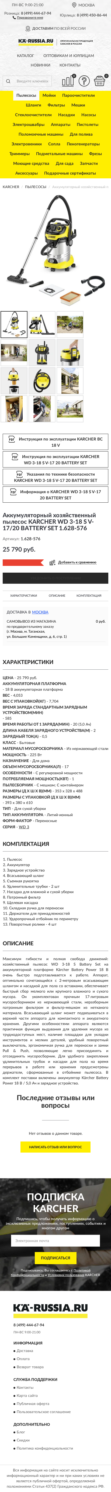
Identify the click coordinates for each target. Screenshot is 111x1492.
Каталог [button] (25, 56)
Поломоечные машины (41, 134)
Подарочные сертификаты (70, 173)
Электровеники (27, 144)
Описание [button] (57, 595)
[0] (99, 80)
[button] (28, 17)
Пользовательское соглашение (44, 1412)
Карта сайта (27, 1396)
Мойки (49, 96)
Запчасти (89, 164)
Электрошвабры (28, 125)
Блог (21, 1432)
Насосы (88, 115)
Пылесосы (26, 96)
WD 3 (24, 827)
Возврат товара (30, 1367)
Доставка (25, 1351)
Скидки (23, 1441)
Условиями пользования (66, 1275)
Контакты (70, 65)
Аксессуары (26, 173)
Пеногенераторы (83, 144)
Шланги (33, 105)
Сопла (54, 144)
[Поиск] (8, 81)
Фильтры (56, 105)
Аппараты (60, 125)
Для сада (65, 164)
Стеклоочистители (33, 115)
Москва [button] (40, 612)
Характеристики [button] (23, 595)
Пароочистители (78, 96)
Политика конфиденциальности (45, 1449)
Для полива (81, 134)
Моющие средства (31, 164)
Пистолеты (87, 125)
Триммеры (19, 154)
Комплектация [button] (89, 595)
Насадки (66, 115)
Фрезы (95, 154)
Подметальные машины (59, 154)
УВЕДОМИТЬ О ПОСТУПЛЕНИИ (55, 578)
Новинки (40, 65)
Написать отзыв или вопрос (55, 1147)
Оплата (23, 1359)
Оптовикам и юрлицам (68, 56)
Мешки (78, 105)
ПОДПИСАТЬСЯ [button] (55, 1258)
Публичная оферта (33, 1404)
